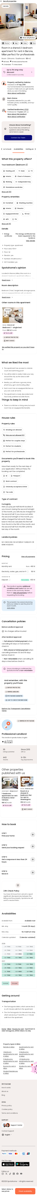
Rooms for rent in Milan (9, 1067)
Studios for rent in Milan (25, 1067)
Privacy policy (7, 1106)
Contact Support (8, 1131)
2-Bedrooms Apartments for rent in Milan (26, 1054)
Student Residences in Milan (10, 1072)
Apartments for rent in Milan (26, 1048)
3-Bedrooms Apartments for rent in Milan (10, 1061)
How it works (6, 1088)
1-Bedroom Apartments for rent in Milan (10, 1054)
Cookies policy (7, 1109)
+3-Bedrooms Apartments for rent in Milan (26, 1061)
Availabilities (18, 149)
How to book (6, 149)
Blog (3, 1095)
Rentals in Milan (8, 1047)
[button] (27, 38)
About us (5, 1091)
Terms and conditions (10, 1113)
